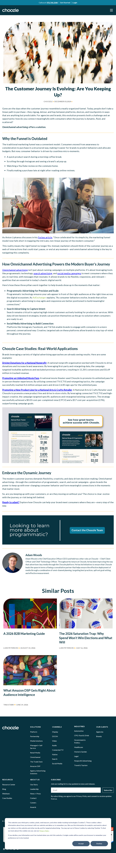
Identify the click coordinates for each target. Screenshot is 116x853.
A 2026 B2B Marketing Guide (24, 633)
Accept (81, 844)
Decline (99, 844)
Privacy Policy (44, 831)
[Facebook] (4, 849)
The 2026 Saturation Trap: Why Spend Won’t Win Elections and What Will (85, 638)
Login (74, 2)
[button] (111, 10)
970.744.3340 (52, 2)
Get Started (65, 2)
